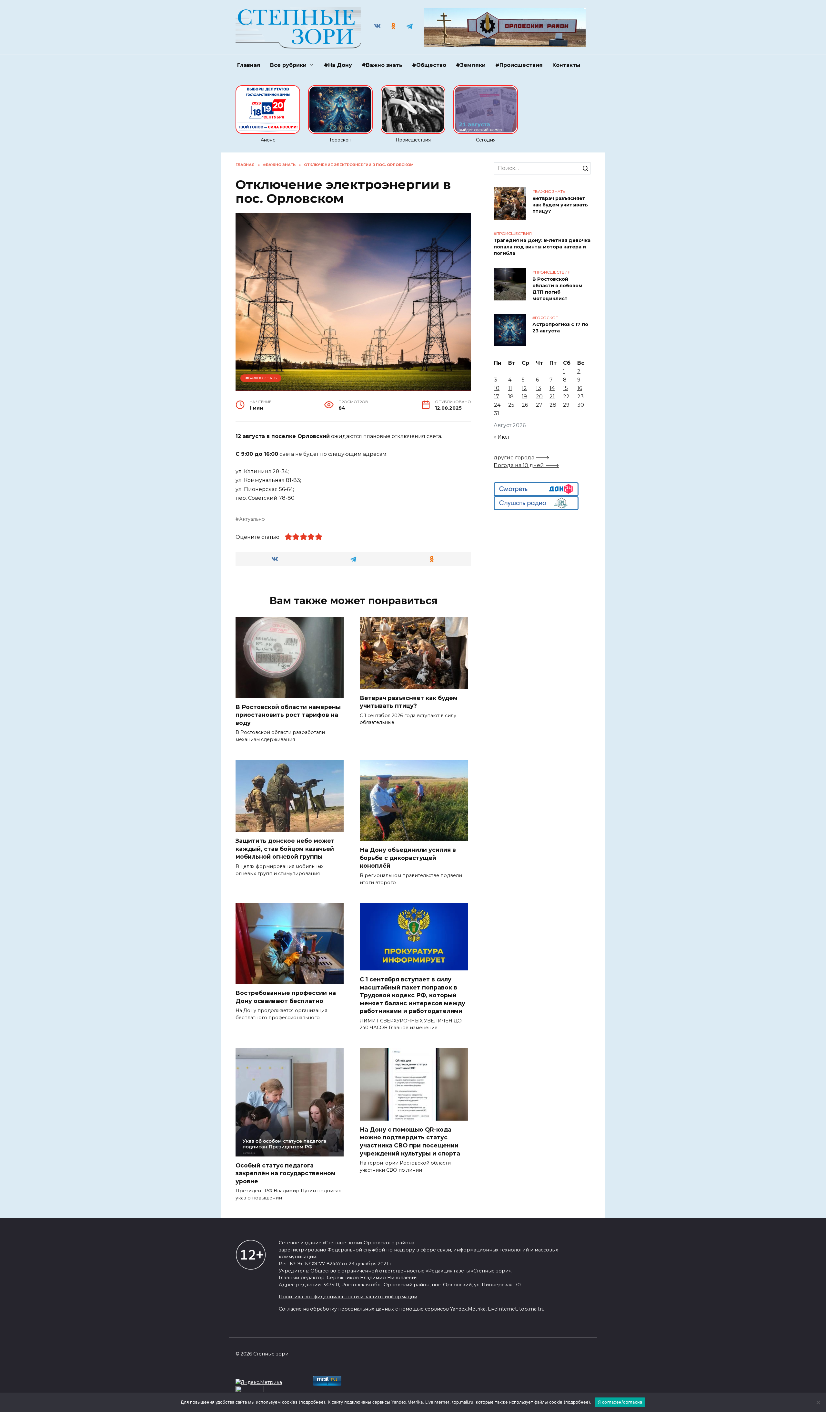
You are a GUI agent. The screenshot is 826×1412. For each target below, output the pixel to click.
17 (496, 396)
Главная (248, 65)
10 (496, 388)
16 (579, 388)
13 (538, 388)
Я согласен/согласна (620, 1402)
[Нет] (818, 1402)
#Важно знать (382, 65)
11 (510, 388)
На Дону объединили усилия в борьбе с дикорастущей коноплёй (408, 857)
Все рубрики (288, 65)
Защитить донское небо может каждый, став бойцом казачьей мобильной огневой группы (285, 848)
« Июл (501, 437)
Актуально (252, 519)
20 (539, 396)
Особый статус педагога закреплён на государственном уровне (286, 1173)
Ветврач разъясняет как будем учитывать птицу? (409, 701)
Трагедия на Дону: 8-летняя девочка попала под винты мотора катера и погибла (542, 246)
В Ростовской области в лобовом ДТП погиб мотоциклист (557, 288)
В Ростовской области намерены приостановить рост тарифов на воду (288, 714)
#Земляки (471, 65)
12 (524, 388)
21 (552, 396)
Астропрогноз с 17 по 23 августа (560, 328)
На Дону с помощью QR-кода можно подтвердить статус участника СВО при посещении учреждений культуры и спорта (411, 1141)
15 (565, 388)
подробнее (312, 1402)
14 (552, 388)
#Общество (429, 65)
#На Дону (338, 65)
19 (524, 396)
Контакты (566, 65)
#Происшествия (519, 65)
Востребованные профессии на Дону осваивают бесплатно (286, 996)
